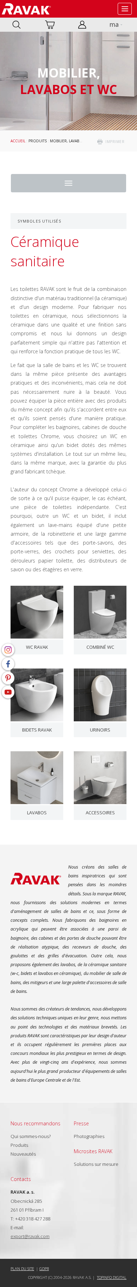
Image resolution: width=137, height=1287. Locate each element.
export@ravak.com (30, 1236)
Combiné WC (100, 647)
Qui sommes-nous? (31, 1136)
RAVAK (26, 9)
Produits (37, 140)
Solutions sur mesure (96, 1164)
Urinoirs (100, 730)
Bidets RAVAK (37, 730)
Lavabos (37, 812)
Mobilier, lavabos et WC (73, 140)
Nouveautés (23, 1154)
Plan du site (22, 1268)
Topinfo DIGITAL (111, 1277)
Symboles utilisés (39, 221)
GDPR (44, 1268)
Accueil (18, 140)
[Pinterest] (8, 678)
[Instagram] (8, 650)
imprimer (114, 141)
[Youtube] (8, 692)
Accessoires (100, 812)
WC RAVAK (37, 647)
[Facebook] (8, 664)
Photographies (89, 1136)
